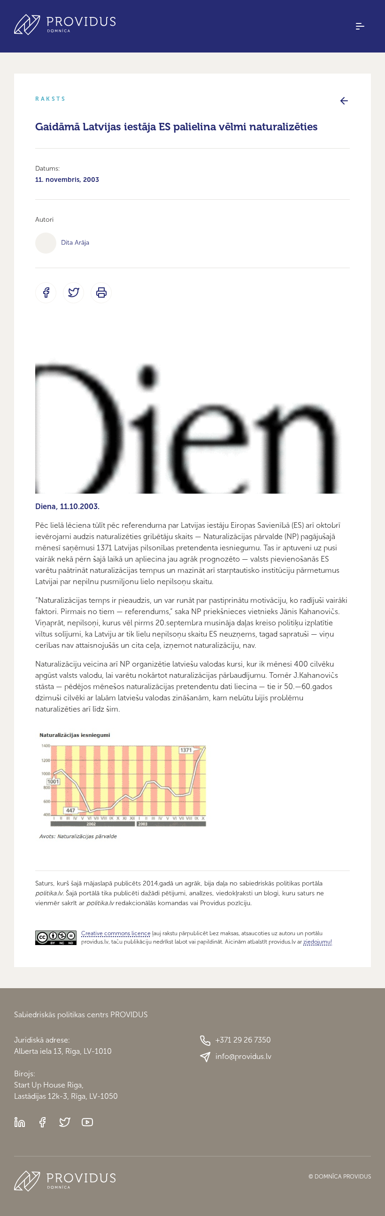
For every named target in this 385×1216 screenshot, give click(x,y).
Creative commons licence (116, 933)
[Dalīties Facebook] (45, 292)
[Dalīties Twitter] (73, 292)
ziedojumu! (317, 941)
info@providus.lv (243, 1056)
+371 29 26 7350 (243, 1040)
